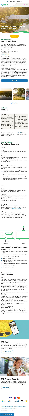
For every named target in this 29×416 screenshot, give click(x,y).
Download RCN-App (7, 351)
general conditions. (16, 208)
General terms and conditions (7, 406)
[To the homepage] (4, 5)
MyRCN (20, 132)
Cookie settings (13, 408)
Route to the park (5, 54)
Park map (14, 80)
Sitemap (15, 406)
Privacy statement (21, 406)
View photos (15, 103)
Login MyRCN (6, 387)
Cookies (8, 408)
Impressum (3, 408)
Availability (14, 36)
